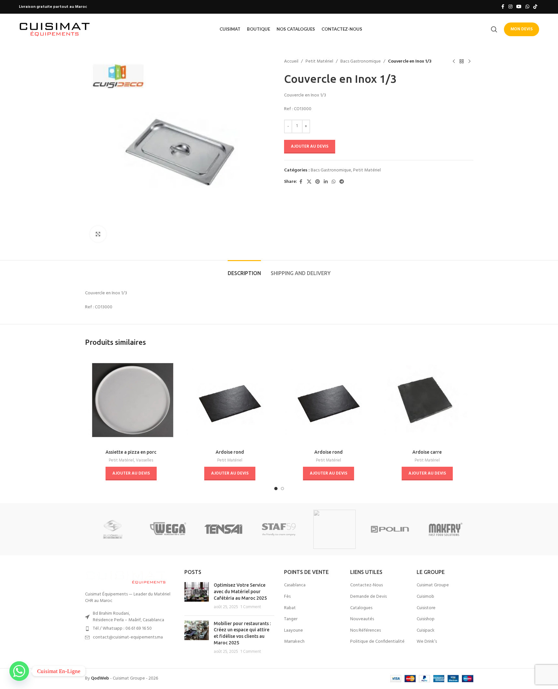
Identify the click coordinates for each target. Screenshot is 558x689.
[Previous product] (454, 62)
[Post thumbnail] (196, 596)
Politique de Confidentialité (377, 641)
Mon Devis (521, 29)
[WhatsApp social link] (527, 7)
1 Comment (250, 607)
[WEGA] (168, 529)
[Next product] (469, 62)
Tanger (290, 619)
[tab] (244, 270)
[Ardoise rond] (230, 400)
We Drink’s (427, 641)
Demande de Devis (368, 597)
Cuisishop (426, 619)
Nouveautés (362, 619)
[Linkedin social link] (326, 182)
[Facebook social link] (503, 7)
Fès (287, 597)
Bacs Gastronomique (360, 61)
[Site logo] (55, 29)
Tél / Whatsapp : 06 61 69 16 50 (122, 628)
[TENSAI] (223, 529)
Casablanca (295, 585)
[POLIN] (390, 529)
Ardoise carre (427, 452)
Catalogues (361, 608)
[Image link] (125, 576)
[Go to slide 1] (276, 488)
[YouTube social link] (518, 7)
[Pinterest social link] (317, 182)
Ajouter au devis (309, 146)
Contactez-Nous (366, 585)
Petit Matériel (319, 61)
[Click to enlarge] (98, 234)
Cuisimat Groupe (433, 585)
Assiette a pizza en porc (131, 452)
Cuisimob (425, 597)
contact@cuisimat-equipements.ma (128, 637)
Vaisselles (144, 460)
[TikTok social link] (535, 7)
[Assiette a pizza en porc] (131, 400)
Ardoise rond (230, 452)
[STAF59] (279, 529)
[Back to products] (461, 62)
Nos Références (365, 630)
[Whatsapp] (19, 671)
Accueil (291, 61)
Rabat (290, 608)
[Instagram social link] (510, 7)
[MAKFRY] (445, 529)
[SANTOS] (334, 529)
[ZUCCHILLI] (112, 529)
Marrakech (294, 641)
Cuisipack (426, 630)
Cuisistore (426, 608)
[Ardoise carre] (427, 400)
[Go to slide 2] (282, 488)
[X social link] (309, 182)
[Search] (494, 29)
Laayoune (293, 630)
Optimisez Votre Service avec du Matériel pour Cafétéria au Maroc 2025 (240, 591)
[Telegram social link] (341, 182)
